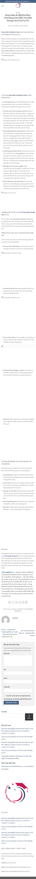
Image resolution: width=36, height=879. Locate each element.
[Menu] (2, 6)
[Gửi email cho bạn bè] (19, 602)
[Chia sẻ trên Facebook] (12, 602)
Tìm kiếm (4, 711)
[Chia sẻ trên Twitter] (16, 602)
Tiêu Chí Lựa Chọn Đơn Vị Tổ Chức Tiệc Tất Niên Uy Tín (17, 828)
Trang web (7, 687)
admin (26, 25)
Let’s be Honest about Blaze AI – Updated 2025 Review (27, 633)
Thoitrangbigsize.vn (7, 572)
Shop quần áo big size (11, 556)
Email (6, 678)
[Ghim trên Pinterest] (23, 602)
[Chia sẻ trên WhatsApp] (9, 602)
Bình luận (7, 653)
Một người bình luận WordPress (11, 766)
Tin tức (18, 12)
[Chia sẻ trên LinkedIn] (26, 602)
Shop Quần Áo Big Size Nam (10, 32)
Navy (30, 572)
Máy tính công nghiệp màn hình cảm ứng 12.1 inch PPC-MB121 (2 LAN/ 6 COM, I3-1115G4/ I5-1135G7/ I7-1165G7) (17, 731)
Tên (5, 669)
